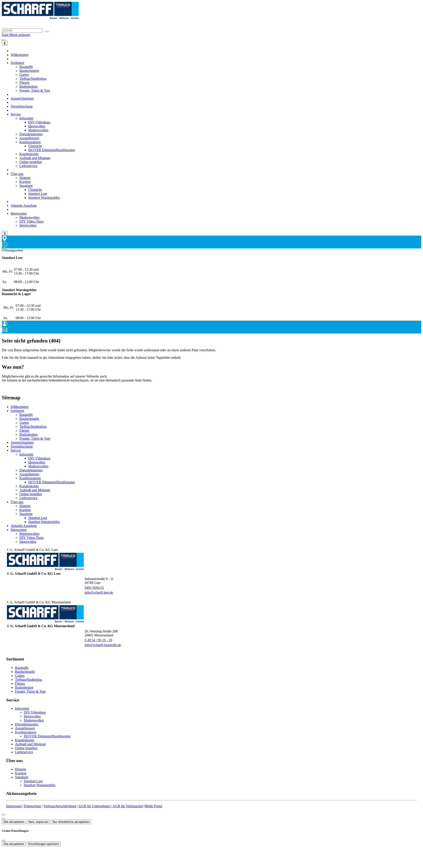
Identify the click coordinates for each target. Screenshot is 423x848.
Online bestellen (30, 494)
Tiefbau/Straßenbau (32, 426)
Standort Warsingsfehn (44, 522)
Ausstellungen (29, 474)
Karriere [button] (25, 182)
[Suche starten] (47, 31)
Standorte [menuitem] (26, 186)
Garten (24, 422)
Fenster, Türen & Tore (34, 438)
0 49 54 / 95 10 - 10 (98, 640)
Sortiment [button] (17, 63)
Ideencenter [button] (19, 213)
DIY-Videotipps (39, 458)
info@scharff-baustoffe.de (103, 645)
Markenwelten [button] (38, 130)
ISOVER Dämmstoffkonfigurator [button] (51, 150)
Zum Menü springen (16, 35)
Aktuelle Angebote (24, 526)
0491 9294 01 (94, 588)
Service (16, 450)
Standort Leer (37, 518)
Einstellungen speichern (43, 844)
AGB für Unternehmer (94, 806)
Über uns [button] (17, 174)
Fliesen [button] (24, 82)
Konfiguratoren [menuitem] (30, 142)
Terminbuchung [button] (22, 106)
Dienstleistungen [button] (31, 134)
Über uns (17, 502)
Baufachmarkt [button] (29, 71)
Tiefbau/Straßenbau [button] (32, 78)
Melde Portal (153, 806)
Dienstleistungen (31, 470)
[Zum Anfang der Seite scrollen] (3, 818)
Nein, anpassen (38, 822)
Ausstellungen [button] (29, 138)
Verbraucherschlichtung (59, 806)
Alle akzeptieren (14, 822)
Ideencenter (19, 530)
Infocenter (26, 454)
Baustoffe (26, 415)
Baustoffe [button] (26, 67)
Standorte (26, 514)
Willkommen (19, 407)
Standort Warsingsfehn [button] (44, 197)
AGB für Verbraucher (127, 806)
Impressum (13, 806)
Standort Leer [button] (37, 193)
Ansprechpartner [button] (22, 98)
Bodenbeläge (28, 434)
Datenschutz (32, 806)
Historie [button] (24, 178)
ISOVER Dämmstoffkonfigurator (51, 482)
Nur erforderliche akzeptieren (71, 822)
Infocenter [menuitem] (26, 118)
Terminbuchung (22, 446)
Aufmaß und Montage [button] (34, 158)
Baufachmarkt (29, 418)
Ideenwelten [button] (36, 126)
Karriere (25, 510)
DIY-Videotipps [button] (39, 122)
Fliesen (24, 430)
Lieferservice (28, 498)
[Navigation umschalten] (3, 40)
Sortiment (17, 411)
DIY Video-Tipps (31, 537)
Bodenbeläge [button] (28, 86)
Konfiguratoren (30, 478)
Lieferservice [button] (28, 166)
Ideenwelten (36, 462)
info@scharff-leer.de (99, 592)
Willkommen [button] (19, 55)
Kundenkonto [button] (29, 154)
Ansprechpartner (22, 442)
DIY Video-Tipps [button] (31, 221)
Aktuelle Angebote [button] (24, 205)
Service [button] (16, 114)
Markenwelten (38, 466)
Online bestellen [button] (30, 162)
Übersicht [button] (35, 146)
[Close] (3, 814)
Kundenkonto (29, 486)
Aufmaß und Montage (34, 490)
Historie (24, 506)
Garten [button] (24, 74)
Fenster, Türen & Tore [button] (34, 90)
